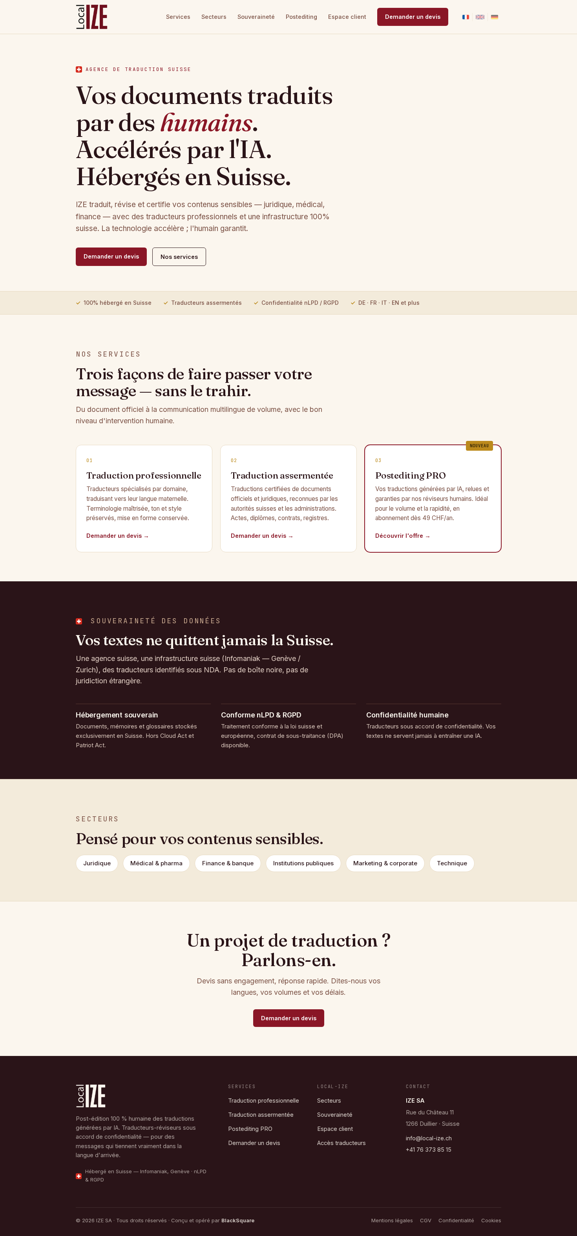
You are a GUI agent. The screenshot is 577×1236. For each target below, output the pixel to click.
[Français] (465, 17)
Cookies (491, 1220)
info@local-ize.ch (429, 1138)
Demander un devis (412, 16)
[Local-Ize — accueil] (92, 16)
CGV (425, 1220)
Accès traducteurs (341, 1143)
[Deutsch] (494, 17)
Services (178, 16)
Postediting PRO (250, 1129)
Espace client (347, 16)
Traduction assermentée (261, 1115)
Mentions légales (392, 1220)
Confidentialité (456, 1220)
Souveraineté (256, 16)
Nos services (179, 256)
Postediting (301, 16)
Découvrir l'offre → (403, 535)
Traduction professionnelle (263, 1101)
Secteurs (213, 16)
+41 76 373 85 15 (428, 1149)
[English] (480, 17)
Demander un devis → (117, 535)
